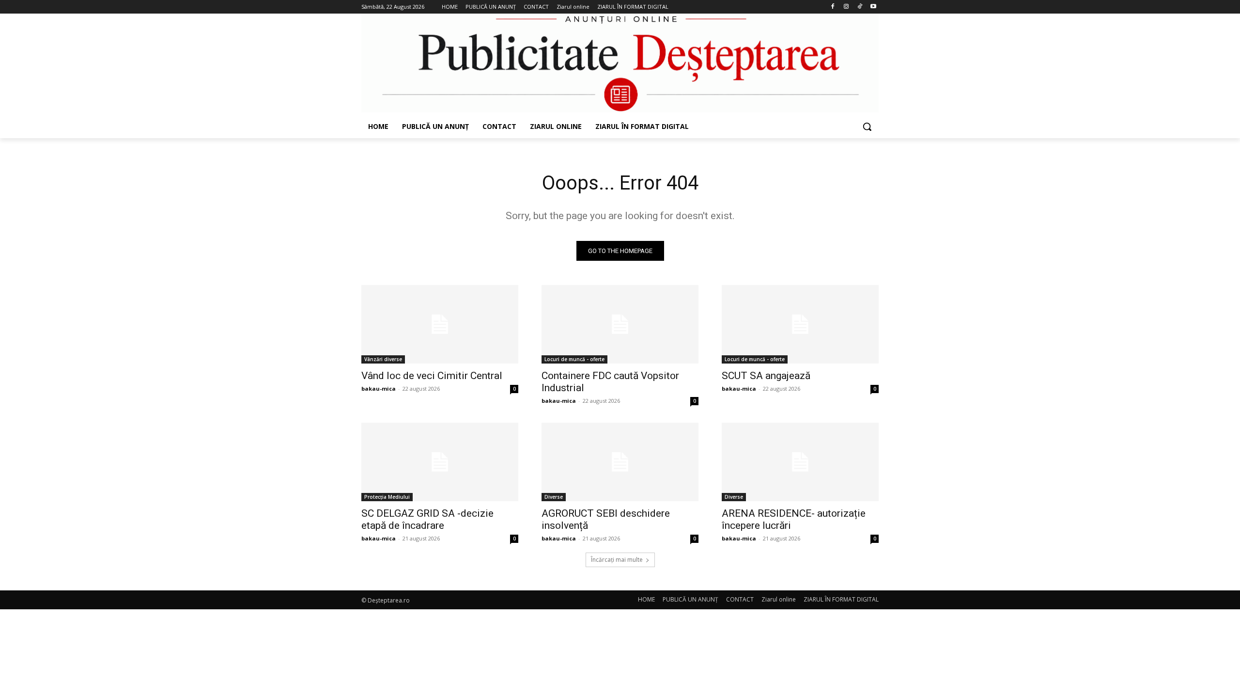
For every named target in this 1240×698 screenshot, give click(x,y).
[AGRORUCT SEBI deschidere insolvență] (620, 462)
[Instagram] (846, 7)
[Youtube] (873, 7)
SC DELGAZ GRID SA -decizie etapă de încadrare (427, 519)
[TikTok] (859, 7)
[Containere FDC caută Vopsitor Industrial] (620, 324)
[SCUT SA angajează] (800, 324)
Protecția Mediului (387, 496)
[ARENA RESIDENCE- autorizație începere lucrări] (800, 462)
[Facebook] (832, 7)
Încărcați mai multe (617, 559)
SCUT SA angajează (766, 375)
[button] (867, 126)
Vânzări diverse (383, 359)
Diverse (553, 496)
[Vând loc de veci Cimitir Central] (439, 324)
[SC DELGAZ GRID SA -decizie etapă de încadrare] (439, 462)
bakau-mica (378, 388)
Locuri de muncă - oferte (574, 359)
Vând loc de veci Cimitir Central (431, 375)
